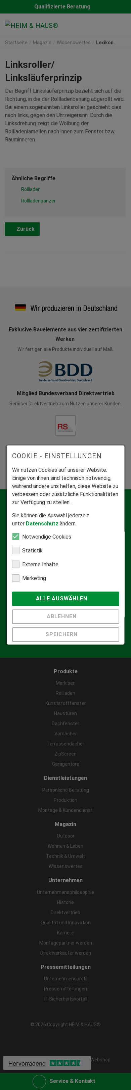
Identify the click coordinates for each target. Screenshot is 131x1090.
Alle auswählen (62, 598)
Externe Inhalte (40, 564)
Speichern (62, 634)
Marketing (34, 578)
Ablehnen (62, 616)
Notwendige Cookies (46, 537)
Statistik (32, 550)
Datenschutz (42, 523)
